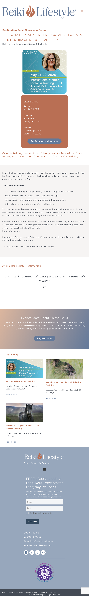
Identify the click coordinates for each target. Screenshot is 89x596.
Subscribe (32, 521)
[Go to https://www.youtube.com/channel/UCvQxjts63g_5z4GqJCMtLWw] (43, 552)
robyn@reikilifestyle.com (39, 545)
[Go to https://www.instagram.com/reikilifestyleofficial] (26, 552)
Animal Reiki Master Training (20, 381)
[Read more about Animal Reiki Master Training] (24, 368)
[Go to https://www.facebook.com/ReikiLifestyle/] (31, 552)
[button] (44, 141)
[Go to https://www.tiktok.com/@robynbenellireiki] (37, 552)
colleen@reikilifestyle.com (40, 541)
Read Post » (11, 394)
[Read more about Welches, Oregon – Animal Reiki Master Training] (24, 412)
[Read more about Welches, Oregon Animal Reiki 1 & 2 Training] (64, 369)
